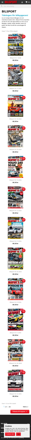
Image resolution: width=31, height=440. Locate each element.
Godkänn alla (10, 434)
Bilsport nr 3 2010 (15, 333)
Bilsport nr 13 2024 (15, 180)
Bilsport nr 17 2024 (15, 88)
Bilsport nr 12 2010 (15, 394)
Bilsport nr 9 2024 (15, 302)
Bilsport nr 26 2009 (15, 363)
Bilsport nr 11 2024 (15, 241)
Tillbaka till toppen (20, 411)
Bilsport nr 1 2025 (15, 58)
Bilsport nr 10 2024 (15, 271)
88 (10, 407)
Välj (18, 434)
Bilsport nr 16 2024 (15, 119)
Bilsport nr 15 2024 (16, 149)
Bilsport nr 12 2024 (15, 210)
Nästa (26, 407)
